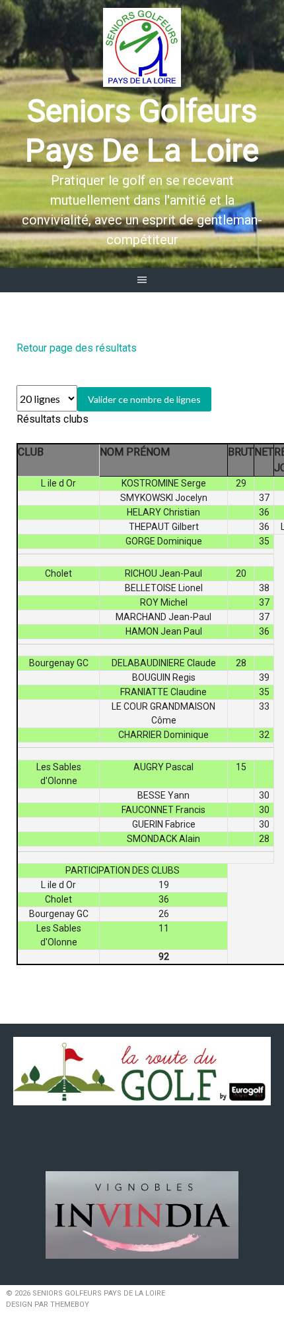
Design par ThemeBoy (47, 1304)
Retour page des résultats (77, 348)
